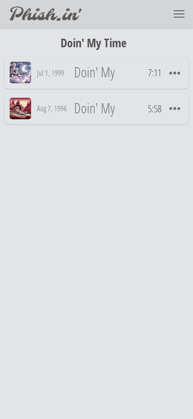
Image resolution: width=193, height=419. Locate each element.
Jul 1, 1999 (50, 73)
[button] (179, 14)
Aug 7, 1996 (52, 108)
